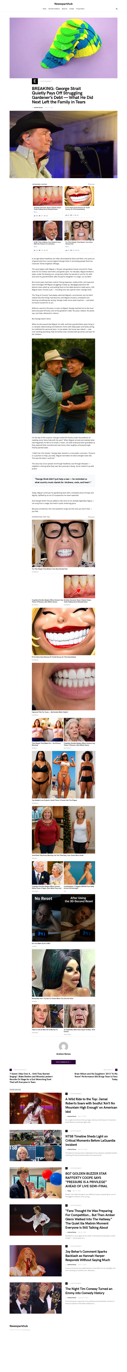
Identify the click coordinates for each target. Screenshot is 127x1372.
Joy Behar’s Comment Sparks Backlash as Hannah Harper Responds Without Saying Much (87, 1256)
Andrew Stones (38, 107)
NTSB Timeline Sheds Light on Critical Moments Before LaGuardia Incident (90, 1140)
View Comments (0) (62, 1062)
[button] (63, 48)
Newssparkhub (63, 4)
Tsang (69, 1191)
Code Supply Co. (26, 1329)
